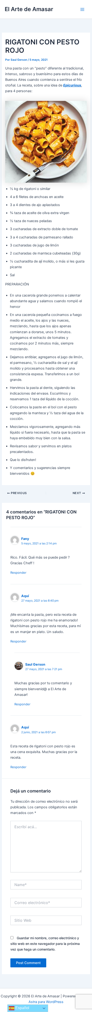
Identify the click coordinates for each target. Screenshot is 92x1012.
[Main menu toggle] (82, 9)
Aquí (25, 596)
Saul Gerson (35, 664)
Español (21, 1008)
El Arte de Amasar (29, 9)
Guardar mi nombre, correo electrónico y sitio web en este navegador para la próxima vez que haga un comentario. (45, 943)
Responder (18, 572)
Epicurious (72, 85)
